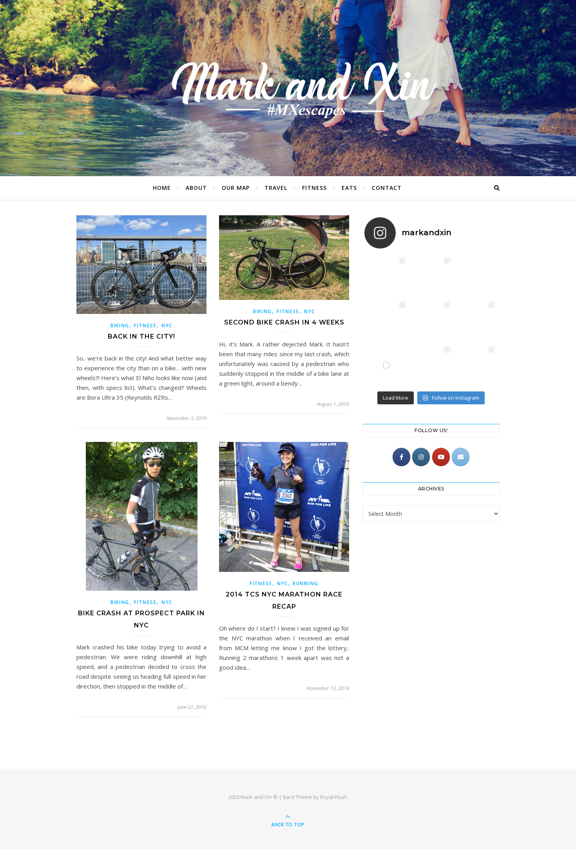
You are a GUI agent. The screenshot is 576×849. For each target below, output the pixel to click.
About (196, 187)
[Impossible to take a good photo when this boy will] (475, 365)
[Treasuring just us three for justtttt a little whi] (431, 321)
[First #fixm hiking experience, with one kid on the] (386, 276)
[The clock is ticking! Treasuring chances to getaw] (386, 321)
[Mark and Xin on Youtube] (441, 457)
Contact (387, 187)
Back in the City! (141, 336)
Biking (119, 325)
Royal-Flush (334, 796)
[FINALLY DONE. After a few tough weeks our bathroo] (431, 365)
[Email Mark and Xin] (460, 457)
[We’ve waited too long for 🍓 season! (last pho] (431, 276)
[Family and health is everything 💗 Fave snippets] (475, 321)
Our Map (236, 187)
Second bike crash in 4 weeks (284, 322)
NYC (166, 325)
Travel (275, 187)
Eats (349, 187)
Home (162, 187)
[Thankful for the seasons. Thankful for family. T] (386, 365)
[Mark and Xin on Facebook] (401, 457)
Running (306, 583)
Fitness (314, 187)
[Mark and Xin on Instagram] (421, 457)
